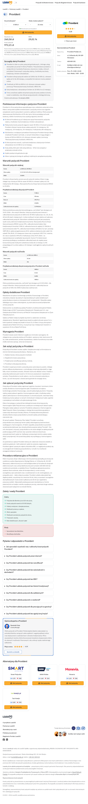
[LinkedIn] (7, 740)
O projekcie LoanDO (9, 722)
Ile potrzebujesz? (9, 21)
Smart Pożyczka (16, 674)
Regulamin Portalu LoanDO (12, 736)
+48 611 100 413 (34, 757)
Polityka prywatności (10, 733)
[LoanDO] (7, 2)
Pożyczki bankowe (79, 2)
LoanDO (5, 9)
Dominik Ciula (15, 625)
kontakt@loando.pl (17, 757)
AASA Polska (44, 674)
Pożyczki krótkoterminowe (44, 2)
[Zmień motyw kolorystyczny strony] (15, 3)
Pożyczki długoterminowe (63, 2)
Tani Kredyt (16, 698)
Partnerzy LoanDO (15, 9)
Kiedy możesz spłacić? (36, 21)
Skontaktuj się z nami (10, 729)
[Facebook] (4, 740)
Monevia (72, 674)
